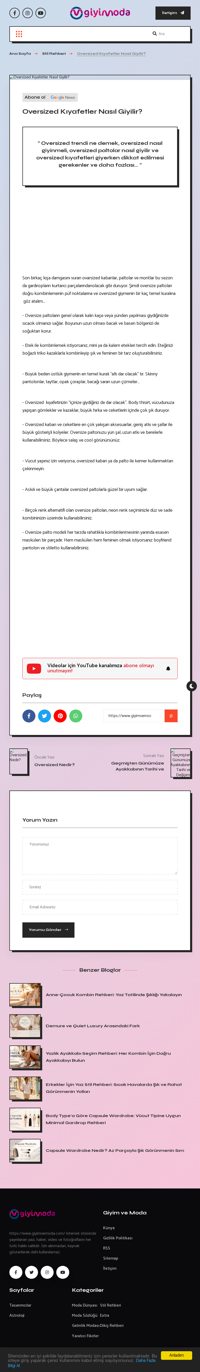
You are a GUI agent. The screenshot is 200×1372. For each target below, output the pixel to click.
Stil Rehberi (110, 1305)
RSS (106, 1248)
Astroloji (16, 1315)
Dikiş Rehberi (112, 1325)
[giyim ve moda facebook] (15, 1272)
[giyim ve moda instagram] (47, 1272)
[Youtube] (40, 13)
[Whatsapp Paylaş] (75, 715)
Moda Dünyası (84, 1305)
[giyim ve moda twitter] (31, 1272)
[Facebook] (14, 13)
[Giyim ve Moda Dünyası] (100, 13)
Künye (109, 1228)
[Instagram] (27, 13)
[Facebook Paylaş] (28, 715)
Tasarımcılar (20, 1305)
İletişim (170, 13)
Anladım (176, 1355)
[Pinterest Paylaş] (60, 715)
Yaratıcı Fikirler (85, 1336)
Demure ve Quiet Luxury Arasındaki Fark (93, 1025)
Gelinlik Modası (85, 1325)
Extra (104, 1315)
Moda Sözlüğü (84, 1315)
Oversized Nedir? (54, 764)
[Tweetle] (44, 715)
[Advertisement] (100, 232)
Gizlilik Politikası (118, 1238)
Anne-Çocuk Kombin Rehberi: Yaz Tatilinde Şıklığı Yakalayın (114, 994)
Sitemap (110, 1258)
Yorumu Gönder (45, 930)
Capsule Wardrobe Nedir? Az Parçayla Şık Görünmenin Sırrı (115, 1150)
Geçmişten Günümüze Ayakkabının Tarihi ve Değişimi (137, 769)
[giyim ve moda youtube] (62, 1272)
